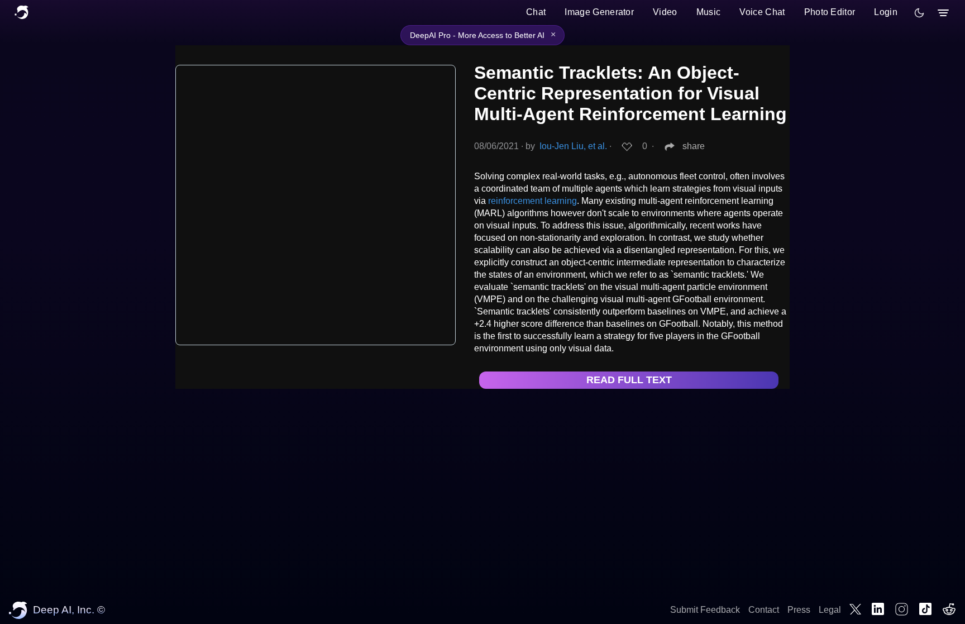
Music (708, 12)
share (693, 146)
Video (665, 12)
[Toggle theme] (919, 13)
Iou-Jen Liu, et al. (573, 146)
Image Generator (599, 12)
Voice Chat (762, 12)
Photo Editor (830, 12)
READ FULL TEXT (629, 379)
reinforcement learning (532, 201)
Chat (536, 12)
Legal (830, 610)
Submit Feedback (705, 610)
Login (885, 12)
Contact (763, 610)
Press (798, 610)
